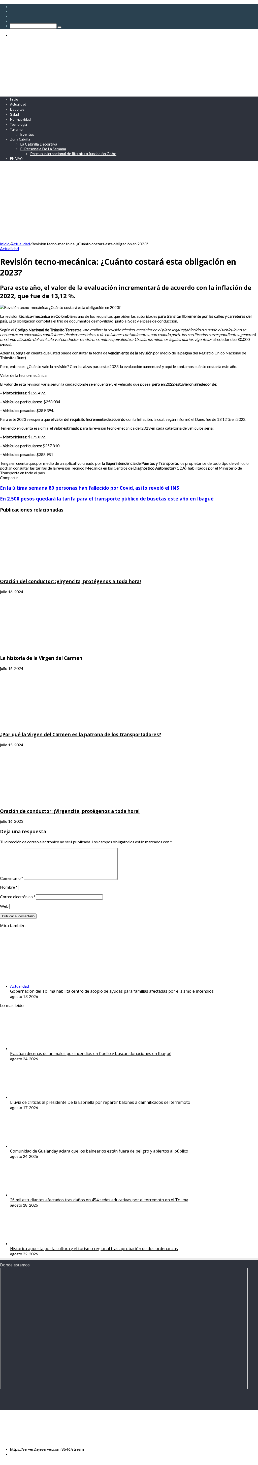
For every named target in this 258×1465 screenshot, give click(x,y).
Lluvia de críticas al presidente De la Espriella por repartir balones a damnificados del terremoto (100, 1102)
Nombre (8, 887)
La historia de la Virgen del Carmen (41, 658)
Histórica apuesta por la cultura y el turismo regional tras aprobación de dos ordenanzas (94, 1248)
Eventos (27, 134)
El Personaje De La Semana (43, 148)
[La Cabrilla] (123, 90)
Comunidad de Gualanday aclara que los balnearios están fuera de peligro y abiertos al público (99, 1151)
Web (4, 906)
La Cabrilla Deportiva (38, 144)
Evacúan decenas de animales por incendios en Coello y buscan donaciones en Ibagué (90, 1053)
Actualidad (18, 104)
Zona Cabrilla (20, 139)
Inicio (14, 99)
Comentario (11, 878)
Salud (14, 114)
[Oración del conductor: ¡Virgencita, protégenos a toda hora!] (49, 571)
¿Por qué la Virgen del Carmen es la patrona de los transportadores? (80, 734)
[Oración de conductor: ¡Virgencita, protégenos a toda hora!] (49, 800)
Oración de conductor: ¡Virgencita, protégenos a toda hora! (70, 811)
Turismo (16, 129)
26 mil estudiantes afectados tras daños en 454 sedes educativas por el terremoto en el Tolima (99, 1200)
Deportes (17, 109)
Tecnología (18, 124)
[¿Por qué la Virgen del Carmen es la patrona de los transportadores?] (49, 724)
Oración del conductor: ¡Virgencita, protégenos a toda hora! (70, 581)
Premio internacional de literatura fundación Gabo (73, 153)
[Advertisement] (129, 203)
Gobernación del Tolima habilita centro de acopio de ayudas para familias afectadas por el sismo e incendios (112, 991)
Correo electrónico (17, 896)
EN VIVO (16, 158)
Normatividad (20, 119)
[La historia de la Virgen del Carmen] (49, 647)
